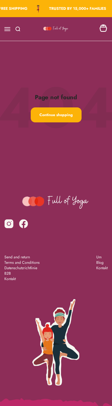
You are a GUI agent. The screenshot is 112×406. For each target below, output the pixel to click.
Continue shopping (56, 114)
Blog (100, 262)
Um (99, 257)
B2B (7, 273)
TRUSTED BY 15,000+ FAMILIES (77, 8)
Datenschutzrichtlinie (20, 268)
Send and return (17, 257)
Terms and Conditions (22, 262)
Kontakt (10, 278)
